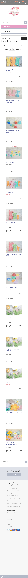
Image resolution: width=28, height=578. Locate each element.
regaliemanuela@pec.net (14, 506)
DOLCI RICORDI (8, 72)
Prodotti (7, 17)
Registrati (14, 474)
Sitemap (9, 526)
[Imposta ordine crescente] (21, 46)
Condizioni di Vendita (13, 513)
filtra (23, 38)
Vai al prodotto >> (10, 81)
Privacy (9, 524)
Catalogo (9, 519)
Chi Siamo (10, 515)
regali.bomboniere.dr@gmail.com (14, 503)
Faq (8, 517)
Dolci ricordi (8, 257)
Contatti (9, 522)
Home (2, 17)
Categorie (7, 26)
